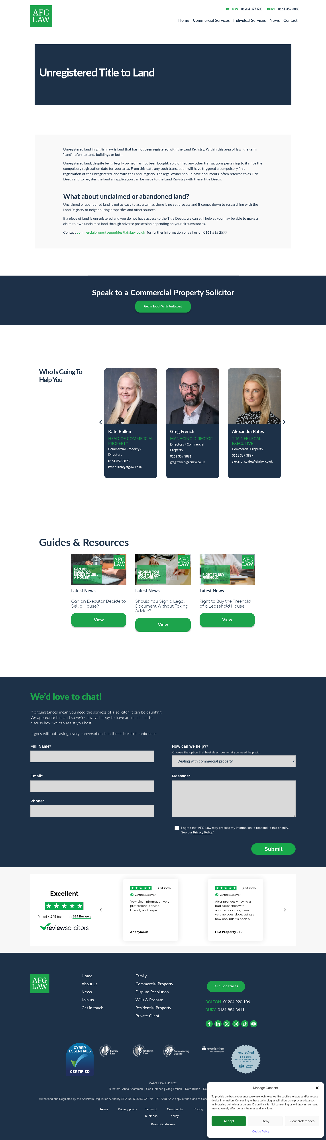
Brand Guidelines (163, 1124)
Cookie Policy (260, 1131)
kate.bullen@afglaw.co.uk (125, 467)
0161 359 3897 (242, 455)
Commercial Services (211, 20)
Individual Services (249, 20)
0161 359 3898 (119, 461)
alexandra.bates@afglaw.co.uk (252, 461)
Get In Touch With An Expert (163, 306)
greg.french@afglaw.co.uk (187, 462)
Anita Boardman (132, 1089)
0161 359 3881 (180, 456)
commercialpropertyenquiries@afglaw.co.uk (111, 232)
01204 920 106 (236, 1002)
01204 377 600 (251, 9)
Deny (265, 1121)
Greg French (174, 1089)
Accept (229, 1121)
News (274, 20)
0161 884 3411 (231, 1010)
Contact (290, 20)
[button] (317, 1088)
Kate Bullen (192, 1089)
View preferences (302, 1121)
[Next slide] (284, 423)
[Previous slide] (100, 423)
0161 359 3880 (288, 9)
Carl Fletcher (154, 1089)
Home (183, 20)
